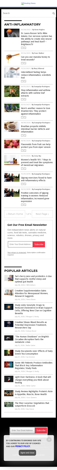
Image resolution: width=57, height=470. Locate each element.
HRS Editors (30, 285)
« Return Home (14, 214)
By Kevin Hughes (38, 30)
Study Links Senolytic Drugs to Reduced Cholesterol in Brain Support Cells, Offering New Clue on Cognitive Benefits (33, 309)
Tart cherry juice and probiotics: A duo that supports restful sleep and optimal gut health (33, 279)
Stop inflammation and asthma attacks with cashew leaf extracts (35, 93)
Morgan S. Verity (32, 317)
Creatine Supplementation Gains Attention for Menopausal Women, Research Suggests (31, 293)
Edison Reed (31, 331)
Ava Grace (30, 409)
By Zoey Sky (36, 156)
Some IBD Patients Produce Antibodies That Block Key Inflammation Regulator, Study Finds (33, 365)
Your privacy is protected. (16, 252)
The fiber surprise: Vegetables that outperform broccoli (32, 404)
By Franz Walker (38, 53)
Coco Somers (31, 398)
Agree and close (27, 452)
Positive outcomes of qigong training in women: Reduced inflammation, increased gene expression (35, 197)
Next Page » (42, 214)
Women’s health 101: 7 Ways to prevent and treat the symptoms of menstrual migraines (37, 162)
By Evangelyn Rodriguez (41, 87)
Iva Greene (30, 357)
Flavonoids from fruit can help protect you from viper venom (35, 145)
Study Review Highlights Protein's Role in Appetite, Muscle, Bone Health (34, 392)
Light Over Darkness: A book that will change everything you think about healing (33, 380)
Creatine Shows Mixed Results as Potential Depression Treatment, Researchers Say (31, 325)
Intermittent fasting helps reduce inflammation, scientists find (36, 75)
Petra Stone (31, 299)
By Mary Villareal (38, 69)
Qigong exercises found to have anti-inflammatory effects (36, 179)
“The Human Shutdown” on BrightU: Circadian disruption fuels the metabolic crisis (32, 339)
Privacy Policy (22, 446)
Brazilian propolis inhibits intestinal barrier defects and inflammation (35, 129)
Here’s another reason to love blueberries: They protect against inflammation (35, 111)
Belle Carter (30, 345)
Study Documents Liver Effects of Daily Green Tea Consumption (34, 352)
